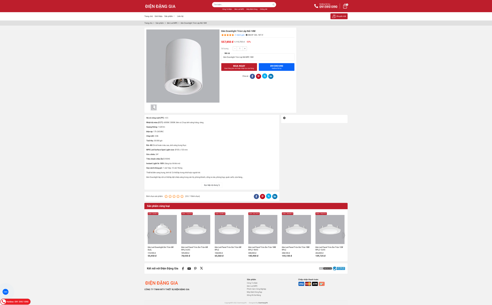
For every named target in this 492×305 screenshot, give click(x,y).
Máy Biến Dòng (252, 9)
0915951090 (328, 7)
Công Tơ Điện (227, 9)
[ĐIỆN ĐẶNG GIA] (160, 6)
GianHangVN (263, 303)
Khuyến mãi (341, 16)
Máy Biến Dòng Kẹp (254, 292)
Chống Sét (263, 9)
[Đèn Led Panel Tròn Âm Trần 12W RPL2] (330, 228)
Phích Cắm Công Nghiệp (256, 289)
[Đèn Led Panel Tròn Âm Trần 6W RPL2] (195, 228)
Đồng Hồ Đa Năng (254, 295)
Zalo (5, 291)
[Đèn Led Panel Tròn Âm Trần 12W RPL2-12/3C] (296, 228)
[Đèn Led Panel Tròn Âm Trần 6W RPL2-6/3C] (162, 228)
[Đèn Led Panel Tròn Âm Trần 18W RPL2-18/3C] (229, 228)
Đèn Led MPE (239, 9)
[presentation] (147, 235)
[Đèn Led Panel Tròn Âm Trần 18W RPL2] (262, 228)
